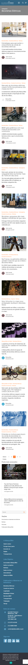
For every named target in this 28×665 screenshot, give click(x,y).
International (7, 572)
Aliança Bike (8, 99)
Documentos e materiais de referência (11, 519)
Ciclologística (22, 167)
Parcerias (4, 524)
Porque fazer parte (9, 546)
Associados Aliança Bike (10, 562)
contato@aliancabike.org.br (16, 629)
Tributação (7, 601)
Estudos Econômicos (16, 83)
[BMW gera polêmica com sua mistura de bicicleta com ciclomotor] (14, 114)
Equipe (5, 551)
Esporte (13, 298)
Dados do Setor (8, 570)
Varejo (5, 603)
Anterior (4, 456)
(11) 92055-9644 (12, 625)
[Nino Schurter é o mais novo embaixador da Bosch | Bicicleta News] (14, 287)
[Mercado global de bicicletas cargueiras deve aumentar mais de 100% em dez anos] (14, 156)
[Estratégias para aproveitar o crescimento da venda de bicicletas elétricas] (14, 29)
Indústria (14, 431)
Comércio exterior (9, 588)
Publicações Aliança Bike (7, 527)
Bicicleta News (5, 40)
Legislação (7, 591)
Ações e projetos (8, 565)
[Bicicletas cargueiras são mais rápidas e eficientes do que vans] (14, 201)
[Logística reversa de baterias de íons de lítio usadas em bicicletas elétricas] (14, 330)
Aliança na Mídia (8, 575)
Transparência (8, 554)
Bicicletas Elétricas (13, 40)
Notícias (20, 40)
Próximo (4, 459)
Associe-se (7, 549)
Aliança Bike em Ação (7, 341)
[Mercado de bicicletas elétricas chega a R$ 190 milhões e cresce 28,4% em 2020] (14, 372)
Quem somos (7, 544)
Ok (11, 662)
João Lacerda (9, 56)
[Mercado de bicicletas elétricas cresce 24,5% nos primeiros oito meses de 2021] (14, 72)
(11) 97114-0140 (12, 622)
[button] (26, 2)
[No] (20, 659)
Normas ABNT (7, 596)
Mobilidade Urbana (9, 593)
